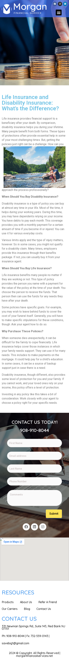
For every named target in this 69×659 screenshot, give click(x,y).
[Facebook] (55, 4)
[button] (59, 12)
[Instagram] (60, 4)
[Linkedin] (65, 4)
